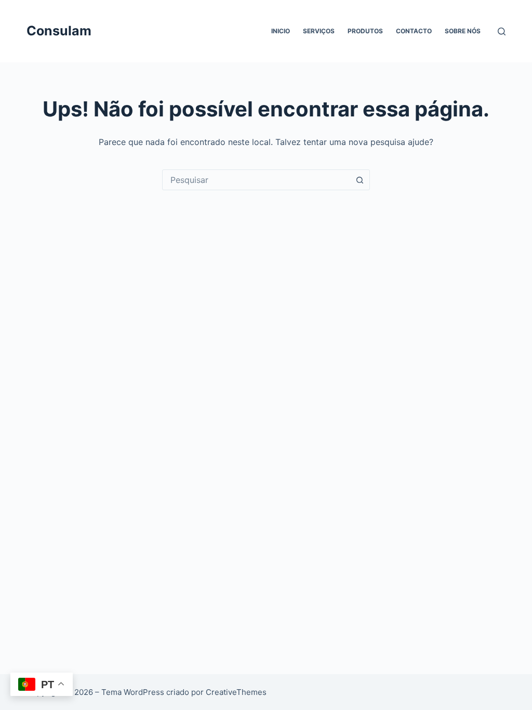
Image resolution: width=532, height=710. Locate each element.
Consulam (58, 30)
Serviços (319, 31)
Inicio (280, 31)
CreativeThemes (236, 692)
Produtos (365, 31)
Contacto (414, 31)
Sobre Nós (463, 31)
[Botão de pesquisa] (359, 180)
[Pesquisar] (502, 31)
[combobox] (256, 179)
